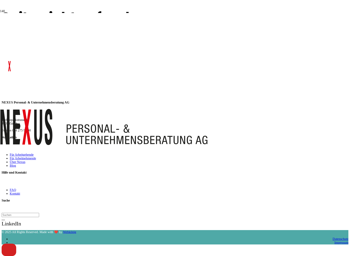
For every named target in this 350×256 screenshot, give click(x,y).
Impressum (341, 242)
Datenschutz (340, 239)
